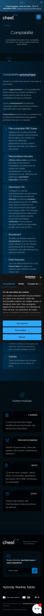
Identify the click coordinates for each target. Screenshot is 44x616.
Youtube (24, 597)
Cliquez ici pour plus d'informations (28, 8)
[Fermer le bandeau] (40, 277)
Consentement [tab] (9, 284)
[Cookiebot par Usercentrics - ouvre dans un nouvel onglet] (26, 277)
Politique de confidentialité (12, 603)
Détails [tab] (21, 284)
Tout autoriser (22, 323)
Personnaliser (20, 330)
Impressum (6, 606)
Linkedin (28, 597)
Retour (8, 25)
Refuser (22, 337)
